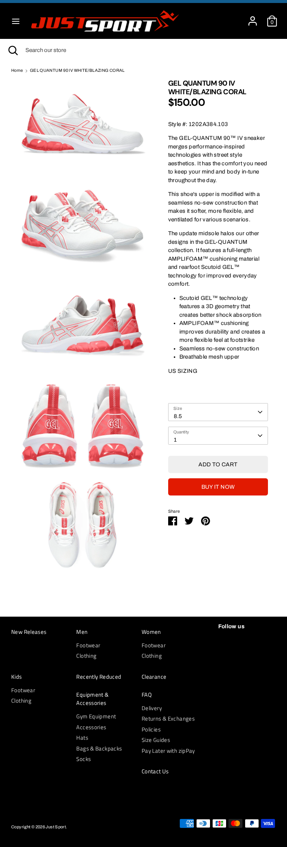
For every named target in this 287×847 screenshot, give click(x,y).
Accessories (91, 727)
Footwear (88, 645)
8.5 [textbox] (178, 416)
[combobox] (218, 412)
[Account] (252, 18)
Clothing (86, 655)
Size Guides (156, 740)
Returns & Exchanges (168, 718)
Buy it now (218, 487)
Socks (83, 759)
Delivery (152, 708)
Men (81, 632)
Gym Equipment (96, 716)
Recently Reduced (98, 677)
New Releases (29, 632)
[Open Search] (13, 50)
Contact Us (155, 771)
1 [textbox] (175, 440)
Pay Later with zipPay (168, 750)
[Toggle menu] (15, 21)
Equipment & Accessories (92, 699)
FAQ (147, 695)
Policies (151, 729)
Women (151, 632)
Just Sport (56, 827)
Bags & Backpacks (99, 748)
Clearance (154, 677)
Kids (16, 677)
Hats (82, 737)
